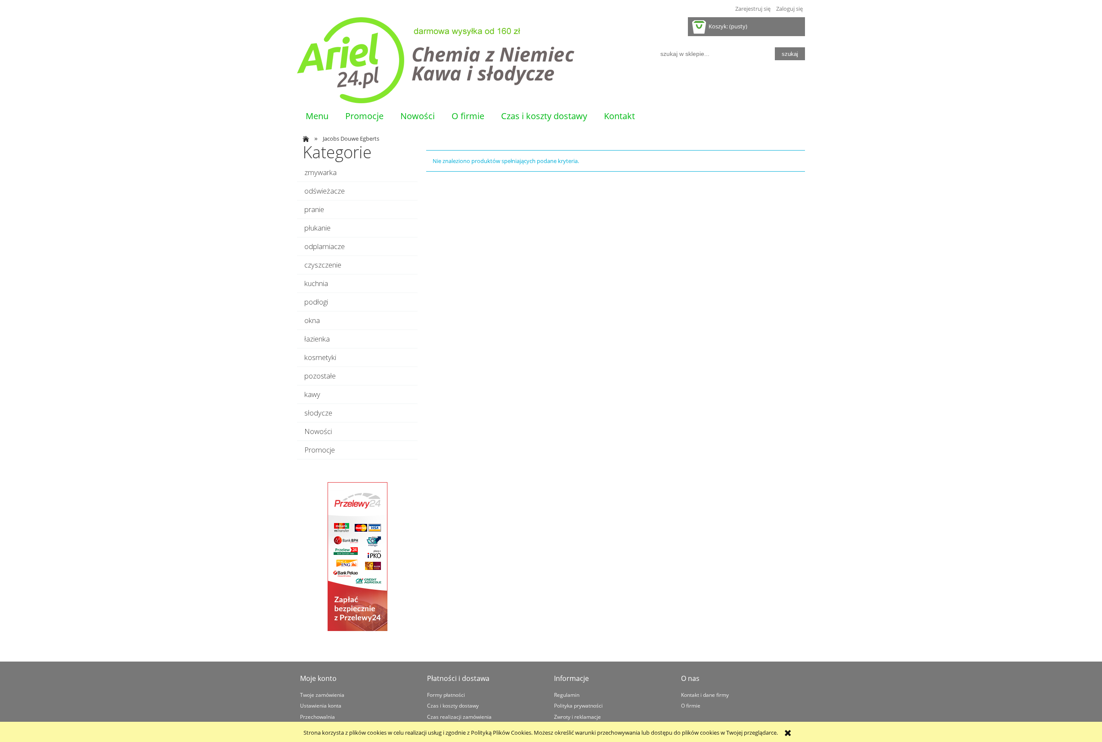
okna (312, 320)
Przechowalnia (317, 716)
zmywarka (320, 172)
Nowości (318, 431)
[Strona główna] (436, 60)
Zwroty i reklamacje (577, 716)
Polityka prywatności (578, 705)
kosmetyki (320, 357)
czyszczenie (322, 265)
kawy (312, 394)
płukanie (317, 228)
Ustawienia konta (320, 705)
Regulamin (566, 694)
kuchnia (316, 283)
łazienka (317, 339)
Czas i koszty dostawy (453, 705)
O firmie (690, 705)
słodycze (318, 413)
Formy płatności (446, 694)
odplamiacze (324, 246)
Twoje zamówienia (322, 694)
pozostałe (320, 376)
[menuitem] (317, 116)
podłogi (316, 302)
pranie (314, 209)
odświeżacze (324, 191)
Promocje (319, 450)
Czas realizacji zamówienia (459, 716)
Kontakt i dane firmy (705, 694)
